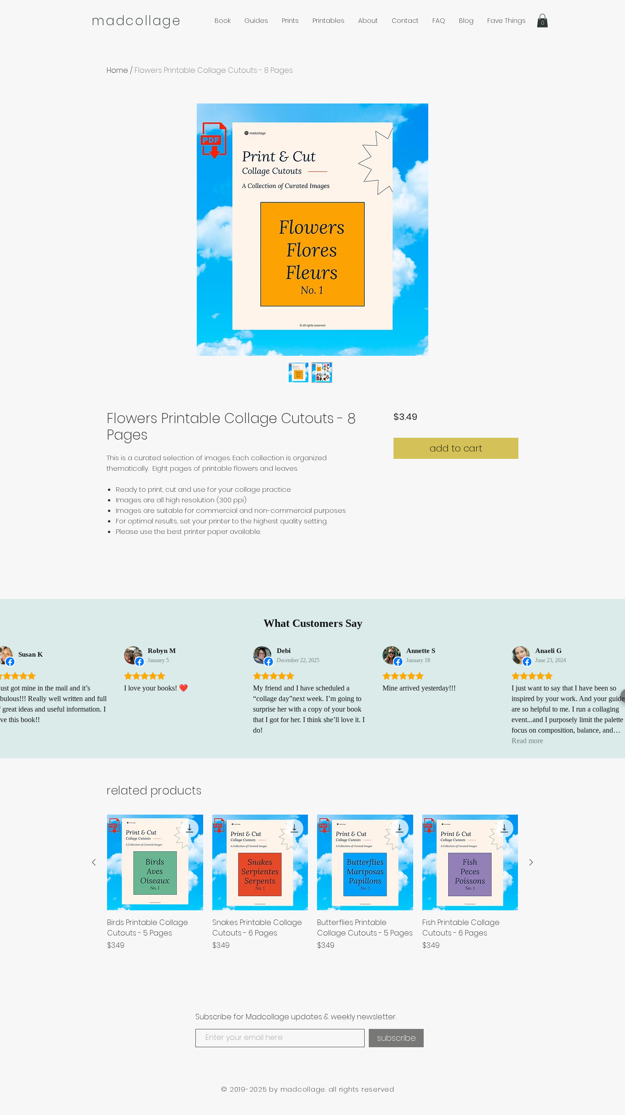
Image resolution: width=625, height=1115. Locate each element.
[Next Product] (531, 862)
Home (117, 70)
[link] (542, 20)
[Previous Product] (93, 862)
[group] (312, 888)
